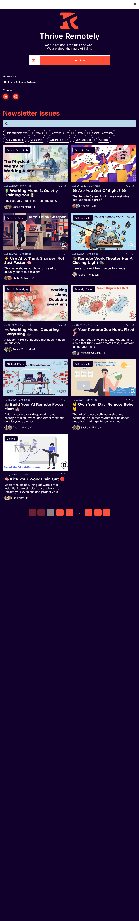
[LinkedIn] (5, 96)
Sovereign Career (60, 132)
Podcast (39, 132)
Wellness (103, 139)
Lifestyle (80, 132)
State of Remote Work (17, 132)
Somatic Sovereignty (102, 132)
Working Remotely (59, 139)
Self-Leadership (84, 139)
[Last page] (106, 512)
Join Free (79, 60)
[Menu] (134, 4)
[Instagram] (15, 96)
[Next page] (98, 512)
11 (88, 512)
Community (36, 139)
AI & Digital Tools (14, 139)
